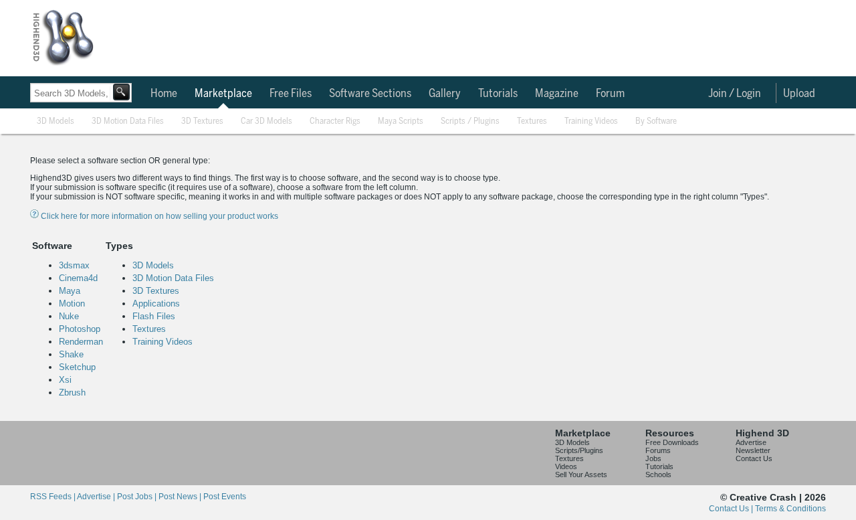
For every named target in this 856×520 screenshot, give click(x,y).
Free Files (291, 93)
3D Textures (202, 121)
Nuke (69, 316)
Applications (156, 303)
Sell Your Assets (581, 474)
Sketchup (77, 367)
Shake (71, 354)
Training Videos (591, 121)
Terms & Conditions (790, 508)
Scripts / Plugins (470, 121)
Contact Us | (732, 508)
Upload (799, 93)
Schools (658, 474)
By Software (656, 121)
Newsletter (753, 450)
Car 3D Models (266, 121)
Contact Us (754, 458)
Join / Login (734, 93)
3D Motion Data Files (128, 121)
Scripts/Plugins (579, 450)
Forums (658, 450)
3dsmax (74, 265)
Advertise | (97, 496)
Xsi (65, 380)
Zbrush (72, 392)
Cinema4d (78, 278)
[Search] (121, 92)
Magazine (556, 93)
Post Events (224, 496)
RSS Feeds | (53, 496)
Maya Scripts (400, 121)
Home (163, 93)
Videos (566, 466)
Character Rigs (335, 121)
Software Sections (370, 93)
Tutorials (498, 93)
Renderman (81, 342)
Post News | (180, 496)
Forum (610, 93)
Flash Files (153, 316)
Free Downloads (672, 442)
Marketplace (223, 93)
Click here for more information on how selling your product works (158, 216)
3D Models (55, 121)
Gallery (445, 93)
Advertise (751, 442)
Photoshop (79, 329)
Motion (72, 303)
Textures (532, 121)
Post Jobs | (137, 496)
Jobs (653, 458)
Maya (69, 291)
